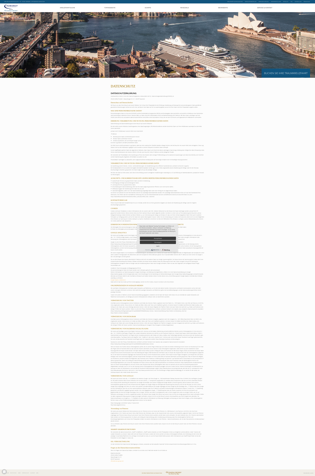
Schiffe (148, 8)
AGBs (19, 473)
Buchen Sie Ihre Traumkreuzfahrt (286, 73)
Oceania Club (298, 1)
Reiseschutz (307, 1)
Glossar (32, 473)
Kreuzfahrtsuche (67, 8)
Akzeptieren (158, 238)
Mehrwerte (223, 8)
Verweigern (158, 242)
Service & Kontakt (264, 8)
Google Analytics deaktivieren (118, 280)
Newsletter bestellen (250, 1)
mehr (158, 246)
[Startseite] (11, 7)
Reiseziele (184, 8)
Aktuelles (285, 1)
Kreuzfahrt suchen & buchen (235, 1)
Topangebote (109, 8)
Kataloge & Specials (264, 1)
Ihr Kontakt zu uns (276, 1)
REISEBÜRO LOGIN (308, 473)
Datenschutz (25, 473)
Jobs (37, 473)
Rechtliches (13, 473)
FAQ (291, 1)
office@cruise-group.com (38, 1)
